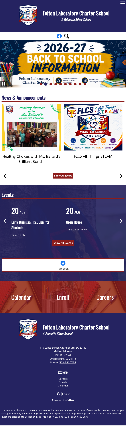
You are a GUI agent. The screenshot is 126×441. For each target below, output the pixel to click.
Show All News (63, 175)
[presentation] (63, 265)
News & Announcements (23, 97)
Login (63, 394)
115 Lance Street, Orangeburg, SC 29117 (63, 347)
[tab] (63, 265)
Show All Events (63, 243)
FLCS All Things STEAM (93, 156)
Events (8, 194)
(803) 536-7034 (67, 362)
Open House (74, 222)
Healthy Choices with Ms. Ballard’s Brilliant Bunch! (31, 159)
